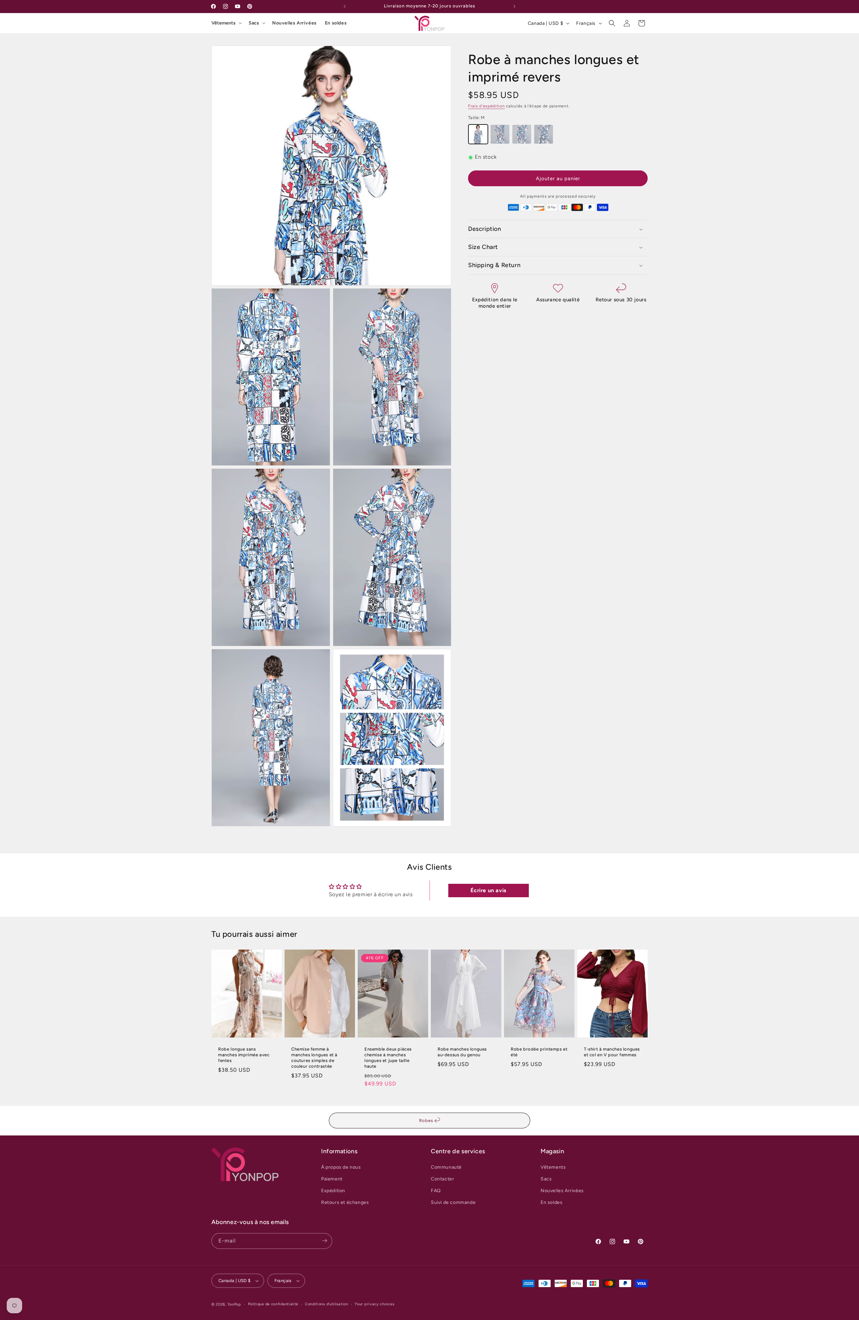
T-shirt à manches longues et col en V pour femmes (612, 1052)
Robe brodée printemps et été (539, 1052)
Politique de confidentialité (273, 1304)
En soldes (336, 23)
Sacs (254, 23)
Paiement (332, 1178)
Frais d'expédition (486, 106)
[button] (612, 23)
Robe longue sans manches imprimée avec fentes (244, 1055)
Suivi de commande (453, 1202)
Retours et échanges (345, 1202)
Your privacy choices (374, 1304)
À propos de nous (341, 1167)
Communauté (446, 1167)
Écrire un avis (488, 890)
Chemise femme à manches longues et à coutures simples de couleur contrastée (314, 1058)
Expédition (333, 1191)
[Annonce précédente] (344, 6)
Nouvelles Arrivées (294, 23)
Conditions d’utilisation (326, 1304)
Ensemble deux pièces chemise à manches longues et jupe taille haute (388, 1058)
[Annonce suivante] (514, 6)
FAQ (436, 1191)
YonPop (234, 1304)
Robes (427, 1120)
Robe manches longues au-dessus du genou (462, 1052)
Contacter (442, 1178)
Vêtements (223, 23)
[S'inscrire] (324, 1241)
